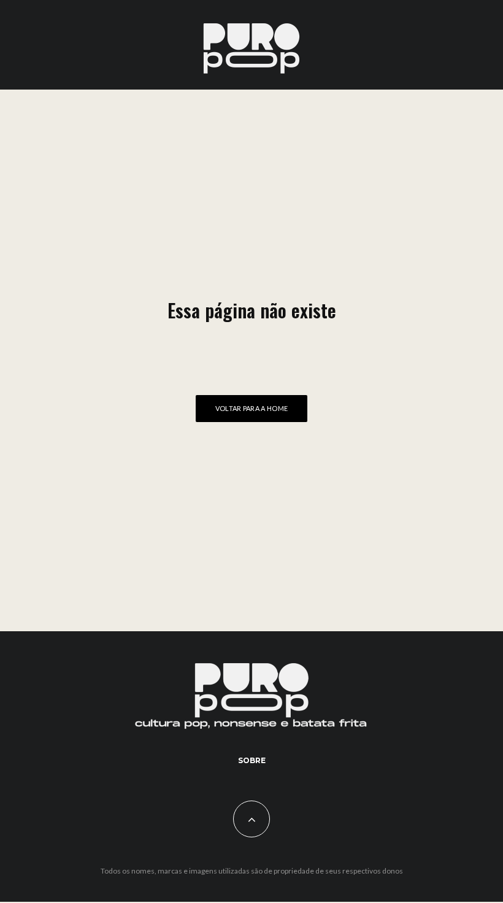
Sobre (252, 760)
